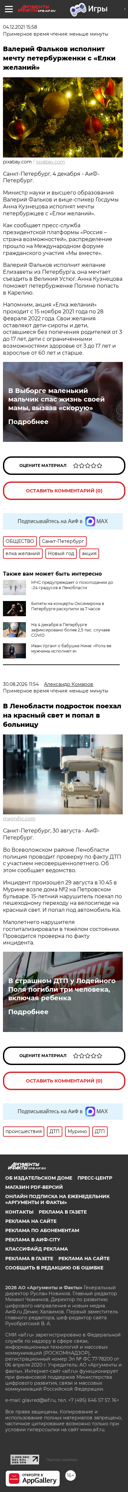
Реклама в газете (63, 1212)
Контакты (19, 1212)
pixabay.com (50, 162)
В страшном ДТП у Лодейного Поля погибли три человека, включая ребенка (62, 989)
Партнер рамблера (61, 1460)
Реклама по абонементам (42, 1230)
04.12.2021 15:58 (20, 27)
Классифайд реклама (36, 1249)
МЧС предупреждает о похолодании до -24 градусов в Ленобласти (72, 585)
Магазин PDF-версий (34, 1187)
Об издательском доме (38, 1178)
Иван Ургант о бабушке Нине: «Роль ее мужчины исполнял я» (71, 648)
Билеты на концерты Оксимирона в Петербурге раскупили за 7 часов (67, 606)
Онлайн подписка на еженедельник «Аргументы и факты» (57, 1199)
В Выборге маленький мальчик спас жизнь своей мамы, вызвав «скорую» (56, 399)
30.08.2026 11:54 (21, 684)
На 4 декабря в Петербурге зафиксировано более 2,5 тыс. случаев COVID (70, 630)
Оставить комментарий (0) (64, 491)
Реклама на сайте (30, 1221)
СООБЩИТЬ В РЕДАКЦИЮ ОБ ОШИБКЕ (54, 1268)
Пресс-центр (94, 1178)
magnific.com (19, 819)
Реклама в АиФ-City (32, 1240)
